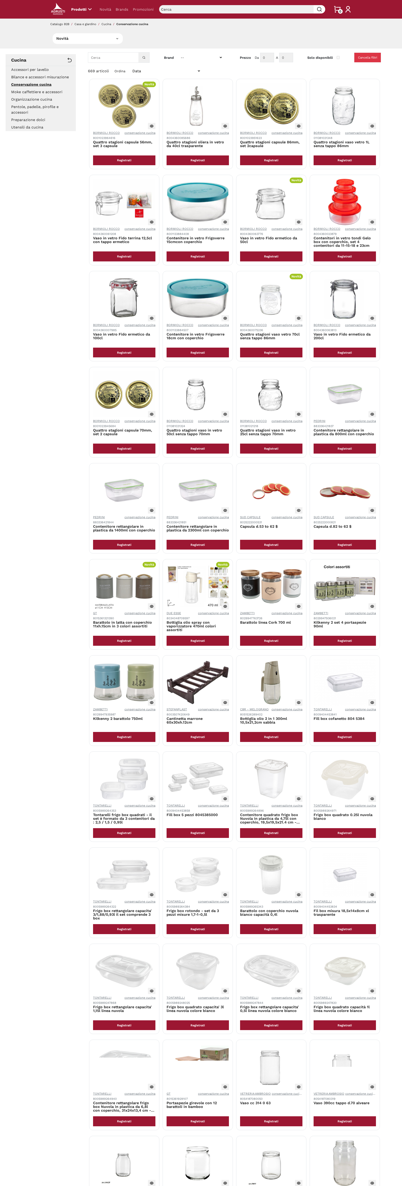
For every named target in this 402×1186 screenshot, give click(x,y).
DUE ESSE (174, 613)
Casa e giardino (85, 24)
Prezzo (245, 57)
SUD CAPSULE (250, 517)
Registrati (124, 160)
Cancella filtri (367, 57)
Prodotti (79, 9)
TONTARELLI (323, 709)
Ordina (119, 71)
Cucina (106, 24)
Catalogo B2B (59, 24)
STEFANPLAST (177, 709)
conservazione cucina (139, 133)
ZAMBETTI (247, 613)
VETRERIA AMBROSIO (255, 1093)
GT (95, 613)
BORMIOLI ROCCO (106, 133)
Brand (169, 57)
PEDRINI (319, 421)
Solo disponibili (320, 57)
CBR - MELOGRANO (254, 709)
